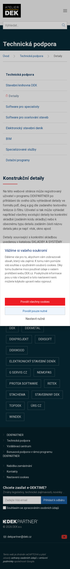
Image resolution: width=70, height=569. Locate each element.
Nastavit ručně (35, 319)
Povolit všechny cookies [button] (35, 301)
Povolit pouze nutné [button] (35, 311)
